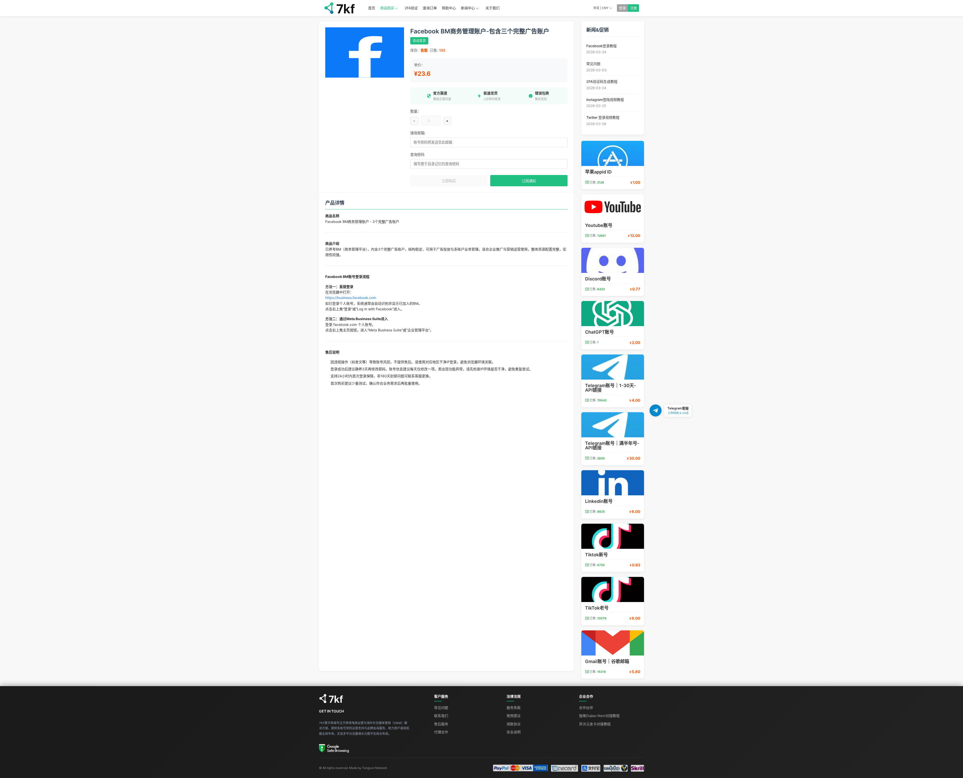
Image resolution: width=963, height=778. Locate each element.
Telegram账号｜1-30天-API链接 (610, 388)
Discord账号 (598, 278)
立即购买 (449, 181)
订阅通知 (529, 181)
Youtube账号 (598, 225)
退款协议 (514, 724)
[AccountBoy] (371, 698)
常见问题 (441, 707)
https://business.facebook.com (350, 297)
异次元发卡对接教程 (595, 724)
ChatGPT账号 (599, 332)
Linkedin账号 (599, 501)
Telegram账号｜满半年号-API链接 (612, 445)
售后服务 (441, 724)
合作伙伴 (586, 707)
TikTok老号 (597, 608)
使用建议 (514, 715)
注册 (633, 8)
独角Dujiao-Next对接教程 (599, 715)
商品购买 (387, 8)
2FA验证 (411, 8)
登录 (622, 8)
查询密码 (417, 154)
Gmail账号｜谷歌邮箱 (607, 661)
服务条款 (514, 707)
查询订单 (430, 8)
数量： (415, 111)
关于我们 (493, 8)
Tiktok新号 (596, 554)
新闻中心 (468, 8)
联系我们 (441, 715)
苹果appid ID (598, 171)
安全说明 (514, 732)
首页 (371, 8)
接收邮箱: (417, 133)
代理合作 (441, 732)
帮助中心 (449, 8)
